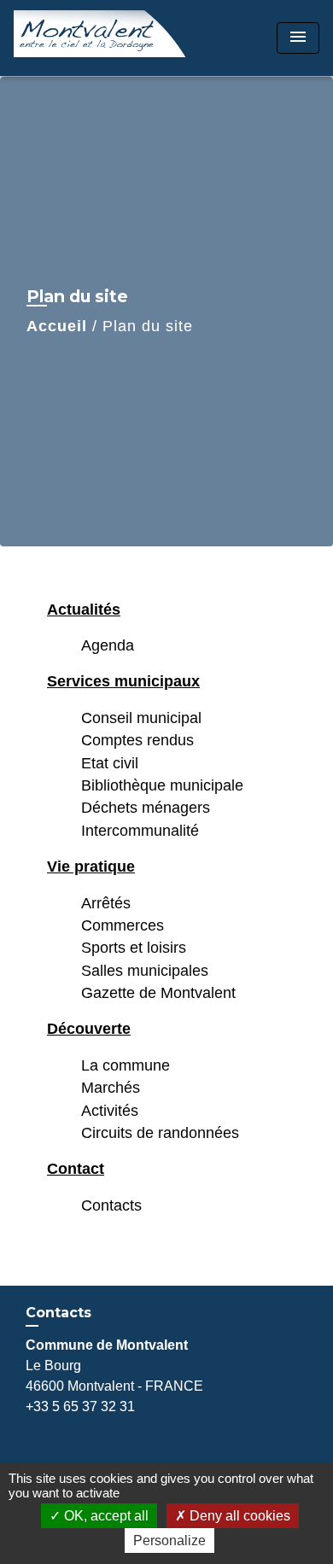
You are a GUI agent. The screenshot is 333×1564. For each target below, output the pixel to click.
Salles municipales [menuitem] (144, 970)
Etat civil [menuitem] (109, 763)
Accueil (56, 326)
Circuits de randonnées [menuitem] (160, 1132)
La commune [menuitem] (125, 1065)
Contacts (58, 1312)
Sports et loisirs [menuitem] (133, 947)
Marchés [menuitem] (110, 1087)
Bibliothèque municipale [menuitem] (162, 785)
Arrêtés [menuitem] (106, 903)
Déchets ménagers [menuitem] (145, 807)
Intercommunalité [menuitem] (140, 830)
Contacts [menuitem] (111, 1205)
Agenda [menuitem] (107, 645)
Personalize (169, 1540)
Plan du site (147, 326)
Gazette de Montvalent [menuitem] (158, 992)
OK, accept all (105, 1516)
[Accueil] (100, 38)
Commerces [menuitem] (122, 925)
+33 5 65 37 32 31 (80, 1406)
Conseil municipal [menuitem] (141, 718)
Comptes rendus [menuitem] (137, 740)
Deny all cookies (238, 1516)
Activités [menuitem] (109, 1110)
